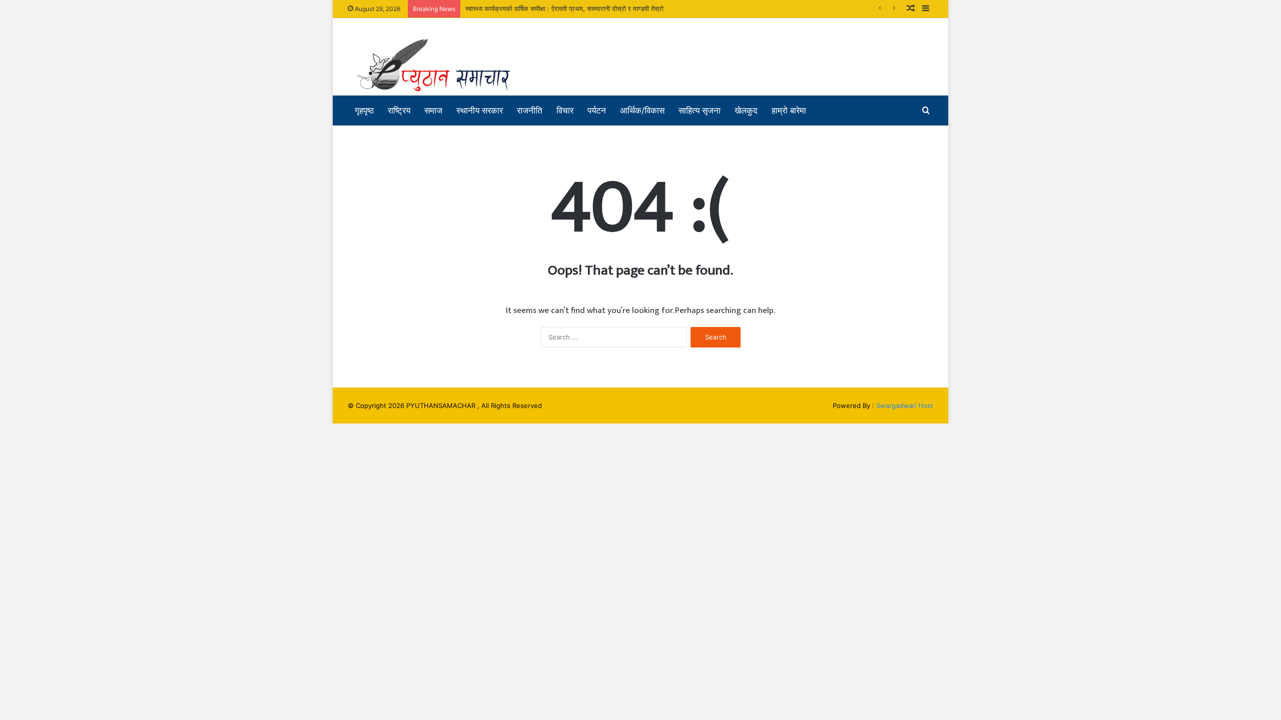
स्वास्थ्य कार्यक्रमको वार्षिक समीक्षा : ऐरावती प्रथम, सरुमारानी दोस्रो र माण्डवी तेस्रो (564, 8)
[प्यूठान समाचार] (440, 66)
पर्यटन (596, 111)
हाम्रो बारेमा (789, 111)
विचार (564, 111)
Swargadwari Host (904, 406)
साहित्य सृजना (700, 111)
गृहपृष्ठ (364, 111)
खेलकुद (746, 111)
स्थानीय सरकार (479, 111)
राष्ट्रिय (399, 111)
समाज (433, 111)
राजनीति (529, 111)
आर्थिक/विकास (642, 111)
